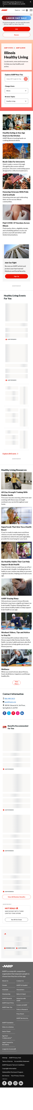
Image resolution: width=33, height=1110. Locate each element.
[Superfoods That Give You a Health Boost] (16, 515)
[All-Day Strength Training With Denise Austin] (16, 480)
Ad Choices (5, 1075)
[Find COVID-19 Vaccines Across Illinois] (16, 212)
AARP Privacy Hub (15, 1057)
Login (23, 10)
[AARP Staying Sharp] (16, 587)
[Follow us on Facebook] (4, 1083)
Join (16, 29)
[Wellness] (16, 657)
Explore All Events (9, 454)
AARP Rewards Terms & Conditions (13, 1065)
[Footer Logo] (16, 966)
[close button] (31, 15)
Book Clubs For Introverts (14, 162)
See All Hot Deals (16, 919)
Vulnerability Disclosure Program (12, 1072)
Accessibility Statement (21, 1061)
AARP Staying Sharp (10, 598)
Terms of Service (7, 1061)
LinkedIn (22, 713)
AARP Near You (7, 1007)
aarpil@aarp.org (10, 702)
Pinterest (13, 713)
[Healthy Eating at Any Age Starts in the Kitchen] (16, 122)
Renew (16, 35)
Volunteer (5, 989)
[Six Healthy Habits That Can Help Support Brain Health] (16, 550)
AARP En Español (21, 985)
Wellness (5, 669)
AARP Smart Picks (8, 1003)
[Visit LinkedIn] (21, 1083)
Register (17, 10)
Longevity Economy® (9, 1049)
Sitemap (4, 1057)
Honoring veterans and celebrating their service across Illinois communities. (15, 199)
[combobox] (17, 78)
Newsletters (20, 989)
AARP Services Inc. (22, 1018)
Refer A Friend (21, 994)
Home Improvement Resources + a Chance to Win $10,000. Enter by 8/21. (14, 3)
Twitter (9, 713)
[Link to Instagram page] (15, 1083)
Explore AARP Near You (14, 75)
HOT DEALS (10, 908)
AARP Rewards (7, 998)
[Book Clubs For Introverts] (16, 151)
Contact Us (20, 981)
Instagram (18, 713)
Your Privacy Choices (17, 1075)
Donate (4, 985)
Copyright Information (9, 1068)
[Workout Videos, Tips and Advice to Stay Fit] (16, 621)
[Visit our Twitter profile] (10, 1083)
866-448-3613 (10, 698)
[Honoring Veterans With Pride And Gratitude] (16, 181)
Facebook (4, 713)
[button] (31, 10)
